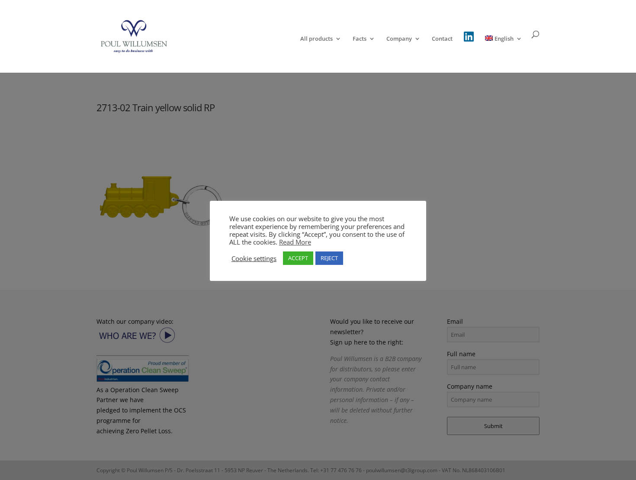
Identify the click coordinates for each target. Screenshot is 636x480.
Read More (295, 242)
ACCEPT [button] (298, 258)
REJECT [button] (329, 258)
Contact (442, 38)
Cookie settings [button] (253, 258)
